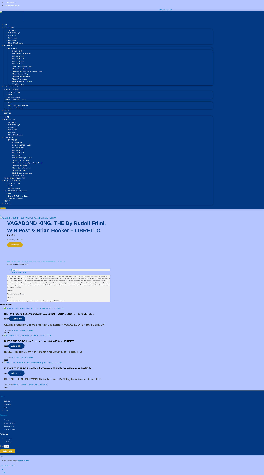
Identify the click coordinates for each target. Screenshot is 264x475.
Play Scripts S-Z (17, 64)
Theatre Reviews (14, 92)
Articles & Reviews (11, 89)
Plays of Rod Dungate (15, 43)
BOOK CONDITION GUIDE (21, 53)
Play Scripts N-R (18, 61)
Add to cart (15, 245)
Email (2, 446)
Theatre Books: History (20, 74)
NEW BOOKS (17, 51)
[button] (1, 215)
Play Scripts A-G (18, 56)
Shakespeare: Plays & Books (22, 66)
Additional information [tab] (18, 272)
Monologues (12, 35)
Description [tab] (15, 270)
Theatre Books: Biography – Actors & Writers (27, 71)
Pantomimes (12, 38)
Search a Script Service (14, 178)
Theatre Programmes (19, 79)
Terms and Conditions (15, 108)
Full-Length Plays (14, 33)
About (6, 201)
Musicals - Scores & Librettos (21, 264)
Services (3, 415)
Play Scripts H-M (18, 59)
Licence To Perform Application (18, 105)
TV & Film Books (18, 176)
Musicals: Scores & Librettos (22, 81)
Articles (10, 95)
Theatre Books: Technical (20, 69)
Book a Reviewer (14, 188)
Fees (10, 103)
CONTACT (7, 113)
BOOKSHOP (8, 45)
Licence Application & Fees (14, 100)
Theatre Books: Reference (21, 76)
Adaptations (12, 40)
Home (6, 117)
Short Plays (12, 30)
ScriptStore (9, 27)
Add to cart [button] (17, 319)
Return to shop (23, 461)
